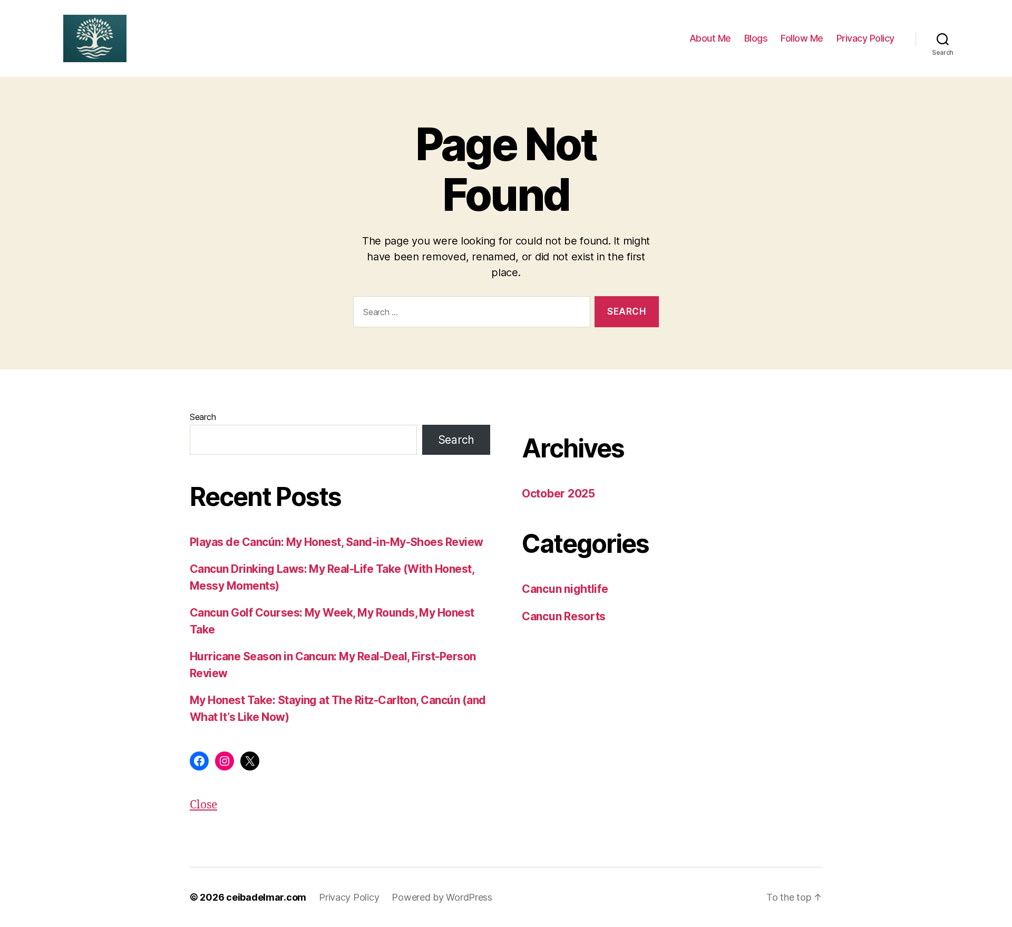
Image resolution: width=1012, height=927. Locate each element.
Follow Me (802, 38)
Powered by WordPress (442, 897)
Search (203, 417)
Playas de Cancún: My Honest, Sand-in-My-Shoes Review (336, 542)
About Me (710, 38)
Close (203, 805)
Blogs (756, 38)
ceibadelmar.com (266, 897)
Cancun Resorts (564, 616)
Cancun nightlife (565, 589)
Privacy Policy (865, 38)
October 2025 (558, 493)
